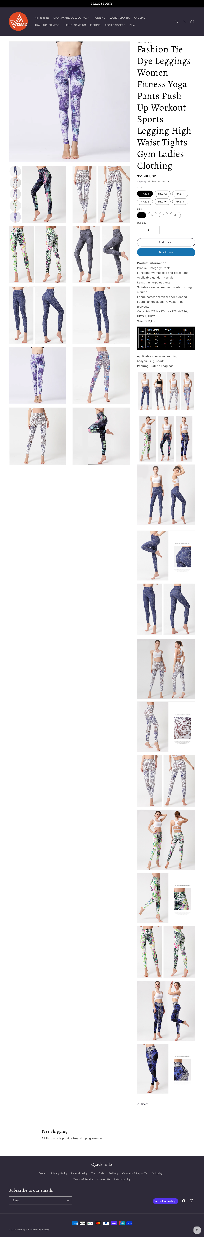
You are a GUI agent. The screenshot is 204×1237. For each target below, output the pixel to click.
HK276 (162, 201)
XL (175, 215)
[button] (71, 17)
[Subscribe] (68, 1200)
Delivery (114, 1173)
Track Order (98, 1173)
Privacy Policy (59, 1173)
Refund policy (79, 1173)
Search (43, 1173)
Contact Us (103, 1179)
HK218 (145, 193)
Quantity (141, 223)
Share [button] (144, 1104)
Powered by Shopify (40, 1230)
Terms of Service (83, 1179)
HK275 (145, 201)
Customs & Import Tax (135, 1173)
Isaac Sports (23, 1230)
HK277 (180, 201)
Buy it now (166, 252)
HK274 (180, 193)
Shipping (141, 181)
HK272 (162, 193)
